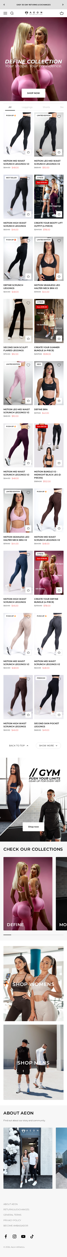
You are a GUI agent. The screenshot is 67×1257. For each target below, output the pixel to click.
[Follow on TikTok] (32, 1236)
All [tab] (10, 107)
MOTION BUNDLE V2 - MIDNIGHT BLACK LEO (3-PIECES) (47, 474)
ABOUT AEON (10, 1204)
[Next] (63, 5)
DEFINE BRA (41, 409)
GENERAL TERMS (12, 1215)
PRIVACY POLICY (12, 1220)
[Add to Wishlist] (28, 117)
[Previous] (4, 5)
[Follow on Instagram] (14, 1236)
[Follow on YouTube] (23, 1236)
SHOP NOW (33, 93)
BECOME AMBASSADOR (15, 1225)
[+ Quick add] (28, 152)
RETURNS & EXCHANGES (16, 1209)
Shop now (33, 826)
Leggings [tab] (27, 107)
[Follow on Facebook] (5, 1236)
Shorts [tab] (46, 107)
